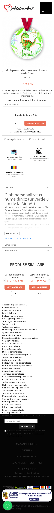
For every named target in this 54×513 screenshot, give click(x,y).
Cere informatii (38, 139)
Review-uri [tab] (11, 250)
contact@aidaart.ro (29, 473)
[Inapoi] (2, 71)
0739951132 (29, 468)
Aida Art (27, 77)
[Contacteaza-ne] (43, 11)
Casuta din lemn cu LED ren (14, 276)
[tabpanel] (27, 41)
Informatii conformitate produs (18, 238)
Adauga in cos (35, 123)
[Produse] (43, 6)
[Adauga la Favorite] (14, 293)
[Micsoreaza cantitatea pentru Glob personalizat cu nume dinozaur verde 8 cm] (11, 123)
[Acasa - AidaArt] (19, 8)
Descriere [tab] (9, 187)
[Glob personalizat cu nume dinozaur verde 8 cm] (27, 41)
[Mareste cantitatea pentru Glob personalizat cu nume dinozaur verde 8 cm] (20, 123)
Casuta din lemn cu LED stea (39, 276)
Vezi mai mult (12, 233)
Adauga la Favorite (15, 139)
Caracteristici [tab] (10, 244)
